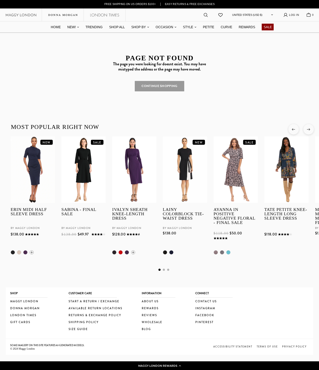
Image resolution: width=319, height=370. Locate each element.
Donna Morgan (25, 308)
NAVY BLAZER (171, 252)
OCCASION (164, 27)
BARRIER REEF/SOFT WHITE (228, 252)
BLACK (13, 252)
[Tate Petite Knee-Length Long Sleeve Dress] (286, 169)
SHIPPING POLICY (84, 322)
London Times (23, 315)
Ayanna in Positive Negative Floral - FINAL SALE (234, 216)
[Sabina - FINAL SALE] (83, 169)
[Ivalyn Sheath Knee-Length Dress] (134, 169)
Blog (146, 329)
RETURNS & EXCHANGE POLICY (95, 315)
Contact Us (206, 301)
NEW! (71, 27)
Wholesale (152, 322)
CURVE (226, 27)
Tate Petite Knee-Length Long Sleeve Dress (285, 213)
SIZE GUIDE (78, 329)
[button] (159, 365)
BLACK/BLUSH (216, 252)
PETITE (208, 27)
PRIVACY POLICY (294, 346)
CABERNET (120, 252)
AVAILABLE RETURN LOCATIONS (95, 308)
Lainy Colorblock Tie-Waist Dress (183, 213)
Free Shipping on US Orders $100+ (130, 4)
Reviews (149, 315)
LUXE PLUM (25, 252)
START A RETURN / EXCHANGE (94, 301)
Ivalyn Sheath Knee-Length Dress (129, 213)
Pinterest (204, 322)
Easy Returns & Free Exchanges (190, 4)
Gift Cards (20, 322)
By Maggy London (25, 228)
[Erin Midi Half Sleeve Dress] (33, 169)
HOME (56, 27)
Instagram (205, 308)
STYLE (188, 27)
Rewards (150, 308)
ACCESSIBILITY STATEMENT (232, 346)
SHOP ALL (117, 27)
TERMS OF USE (267, 346)
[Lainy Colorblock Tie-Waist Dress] (185, 169)
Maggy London (24, 301)
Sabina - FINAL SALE (78, 211)
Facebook (204, 315)
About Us (150, 301)
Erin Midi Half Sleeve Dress (29, 211)
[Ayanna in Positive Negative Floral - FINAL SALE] (236, 169)
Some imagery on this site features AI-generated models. (47, 345)
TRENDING (94, 27)
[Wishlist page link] (220, 15)
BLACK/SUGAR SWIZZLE (222, 252)
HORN (19, 252)
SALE (268, 27)
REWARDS (247, 27)
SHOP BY (138, 27)
